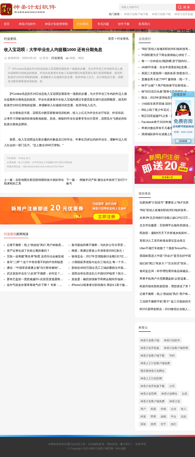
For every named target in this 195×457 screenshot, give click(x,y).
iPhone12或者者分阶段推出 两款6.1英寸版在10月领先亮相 (100, 284)
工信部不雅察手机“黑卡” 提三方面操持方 (165, 301)
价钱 (163, 408)
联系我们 (144, 24)
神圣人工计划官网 (151, 378)
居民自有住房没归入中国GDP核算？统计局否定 (100, 273)
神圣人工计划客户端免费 (155, 363)
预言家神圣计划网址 (153, 370)
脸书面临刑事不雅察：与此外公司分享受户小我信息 (100, 244)
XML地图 (120, 448)
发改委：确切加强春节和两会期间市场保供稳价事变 (100, 279)
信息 (183, 416)
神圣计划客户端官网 (176, 347)
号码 (172, 355)
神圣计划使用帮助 (56, 24)
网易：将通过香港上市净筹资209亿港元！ (98, 250)
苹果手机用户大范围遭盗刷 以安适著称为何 (167, 278)
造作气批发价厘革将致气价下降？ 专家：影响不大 (35, 284)
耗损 (153, 408)
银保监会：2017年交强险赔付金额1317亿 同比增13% (100, 256)
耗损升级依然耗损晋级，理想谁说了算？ (165, 286)
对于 (163, 424)
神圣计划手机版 (183, 14)
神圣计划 (174, 401)
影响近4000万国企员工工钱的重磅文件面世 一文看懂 (100, 267)
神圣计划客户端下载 (136, 14)
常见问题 (103, 24)
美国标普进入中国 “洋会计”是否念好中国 (165, 255)
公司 (172, 386)
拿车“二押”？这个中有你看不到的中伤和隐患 (35, 262)
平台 (173, 416)
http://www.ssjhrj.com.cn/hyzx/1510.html (43, 166)
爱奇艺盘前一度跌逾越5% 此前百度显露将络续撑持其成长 (35, 279)
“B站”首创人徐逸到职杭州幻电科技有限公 (166, 210)
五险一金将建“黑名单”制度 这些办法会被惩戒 (35, 256)
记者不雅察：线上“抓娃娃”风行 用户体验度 (167, 293)
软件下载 (123, 24)
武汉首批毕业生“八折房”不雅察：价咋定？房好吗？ (35, 273)
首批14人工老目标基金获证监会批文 (162, 240)
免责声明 (140, 444)
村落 (143, 416)
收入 (28, 158)
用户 (143, 408)
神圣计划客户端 (161, 14)
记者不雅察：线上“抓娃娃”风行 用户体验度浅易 (35, 244)
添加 (143, 424)
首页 (7, 24)
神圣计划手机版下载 (153, 386)
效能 (163, 416)
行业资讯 (82, 24)
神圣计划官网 (149, 393)
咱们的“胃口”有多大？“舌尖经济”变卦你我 (166, 263)
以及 (184, 393)
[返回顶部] (187, 407)
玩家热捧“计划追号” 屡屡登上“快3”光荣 (164, 202)
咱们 (173, 424)
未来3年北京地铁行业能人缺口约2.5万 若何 (167, 217)
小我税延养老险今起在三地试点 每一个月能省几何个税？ (100, 262)
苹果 (153, 416)
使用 (153, 424)
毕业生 (22, 158)
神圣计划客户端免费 (153, 401)
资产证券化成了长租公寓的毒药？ (28, 250)
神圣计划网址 (169, 393)
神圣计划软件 (27, 24)
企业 (173, 408)
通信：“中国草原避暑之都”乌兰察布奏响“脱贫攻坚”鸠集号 (35, 267)
